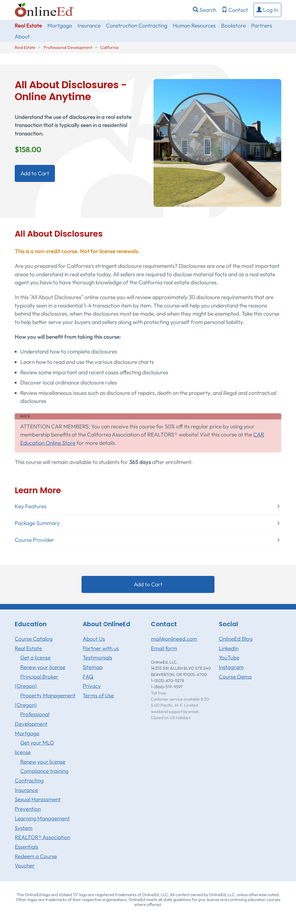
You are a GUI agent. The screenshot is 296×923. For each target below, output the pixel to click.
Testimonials (97, 657)
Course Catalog (34, 638)
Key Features (31, 506)
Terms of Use (98, 695)
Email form (164, 648)
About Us (94, 638)
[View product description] (217, 142)
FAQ (88, 676)
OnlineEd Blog (236, 638)
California (109, 47)
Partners (261, 25)
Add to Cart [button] (35, 173)
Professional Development (68, 47)
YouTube (229, 657)
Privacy (92, 685)
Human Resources (194, 25)
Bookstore (233, 25)
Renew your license (42, 667)
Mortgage (59, 25)
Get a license (35, 657)
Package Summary (37, 523)
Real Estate (28, 25)
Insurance (89, 25)
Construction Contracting (136, 25)
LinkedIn (228, 648)
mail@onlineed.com (174, 638)
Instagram (231, 667)
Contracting (29, 780)
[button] (267, 10)
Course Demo (235, 676)
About (22, 36)
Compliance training (44, 770)
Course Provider (34, 540)
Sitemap (93, 667)
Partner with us (101, 648)
